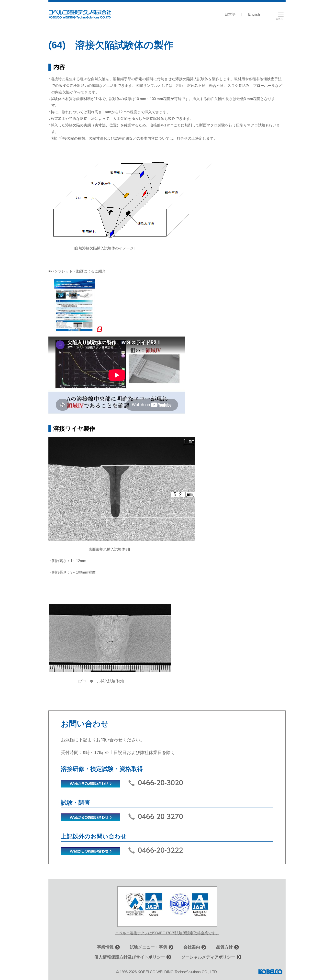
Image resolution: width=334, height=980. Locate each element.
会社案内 (191, 947)
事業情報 (105, 947)
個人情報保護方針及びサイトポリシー (129, 957)
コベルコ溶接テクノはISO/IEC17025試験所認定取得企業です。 (167, 933)
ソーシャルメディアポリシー (208, 957)
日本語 (229, 14)
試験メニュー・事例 (148, 947)
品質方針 (224, 947)
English (254, 14)
